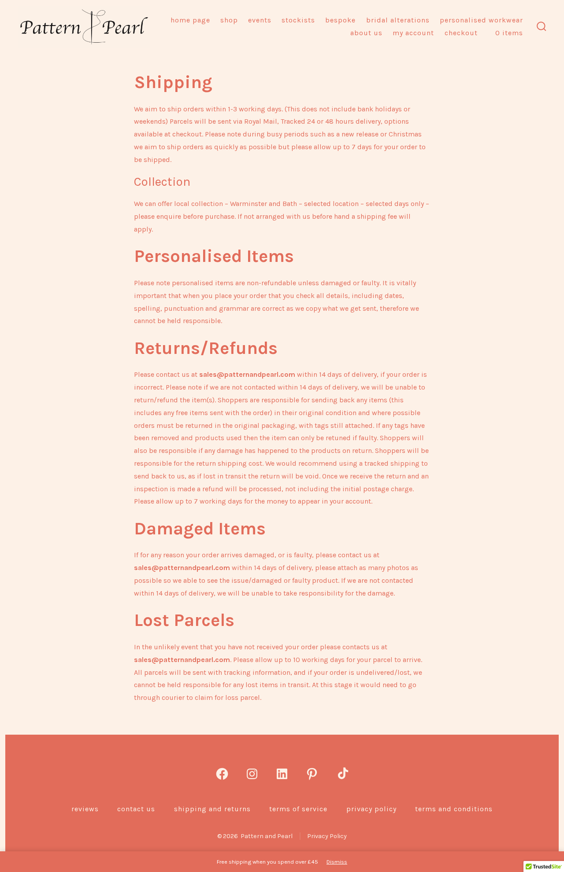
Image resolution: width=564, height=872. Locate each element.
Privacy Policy (371, 809)
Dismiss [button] (337, 861)
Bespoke (340, 20)
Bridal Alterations (398, 20)
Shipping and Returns (212, 809)
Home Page (190, 20)
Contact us (136, 809)
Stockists (298, 20)
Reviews (85, 809)
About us (366, 33)
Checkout (461, 33)
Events (259, 20)
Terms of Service (298, 809)
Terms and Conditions (454, 809)
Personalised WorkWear (481, 20)
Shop (229, 20)
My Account (413, 33)
